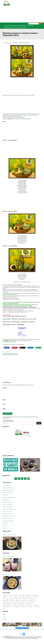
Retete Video (5, 523)
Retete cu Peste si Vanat (7, 492)
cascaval (15, 596)
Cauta (39, 423)
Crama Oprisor (29, 596)
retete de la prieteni (9, 351)
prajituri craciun (18, 598)
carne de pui (11, 596)
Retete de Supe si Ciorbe (8, 511)
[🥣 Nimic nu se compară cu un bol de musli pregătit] (36, 624)
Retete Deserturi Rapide (7, 506)
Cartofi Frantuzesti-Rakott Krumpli (10, 354)
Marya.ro (4, 619)
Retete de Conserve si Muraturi (9, 497)
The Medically (35, 638)
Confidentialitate (22, 27)
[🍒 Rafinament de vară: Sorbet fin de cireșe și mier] (4, 624)
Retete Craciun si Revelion (9, 27)
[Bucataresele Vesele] (7, 3)
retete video (30, 606)
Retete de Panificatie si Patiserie (9, 509)
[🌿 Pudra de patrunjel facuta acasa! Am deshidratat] (20, 624)
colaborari (23, 596)
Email (4, 404)
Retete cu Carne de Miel (7, 504)
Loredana (16, 42)
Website (4, 408)
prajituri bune (12, 598)
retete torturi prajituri (6, 606)
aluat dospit (5, 595)
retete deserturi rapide (29, 601)
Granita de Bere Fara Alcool (8, 556)
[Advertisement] (22, 13)
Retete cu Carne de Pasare (8, 513)
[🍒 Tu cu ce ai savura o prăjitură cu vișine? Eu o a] (24, 624)
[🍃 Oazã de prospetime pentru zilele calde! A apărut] (8, 624)
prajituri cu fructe (32, 598)
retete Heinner (14, 603)
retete (3, 351)
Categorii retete (13, 25)
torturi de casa (38, 606)
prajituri (7, 598)
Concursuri (5, 525)
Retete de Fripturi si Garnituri (9, 516)
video (4, 608)
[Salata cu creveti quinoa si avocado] (12, 543)
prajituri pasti (12, 600)
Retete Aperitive (6, 485)
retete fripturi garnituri (7, 603)
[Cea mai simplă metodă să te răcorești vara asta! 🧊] (16, 624)
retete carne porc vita (32, 600)
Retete (8, 25)
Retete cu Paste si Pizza (7, 518)
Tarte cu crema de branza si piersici (10, 353)
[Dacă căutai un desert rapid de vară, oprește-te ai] (28, 624)
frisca (34, 596)
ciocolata (19, 596)
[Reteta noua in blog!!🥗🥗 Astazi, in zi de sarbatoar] (12, 624)
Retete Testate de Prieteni (24, 42)
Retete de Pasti (31, 25)
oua (3, 598)
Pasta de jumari (6, 574)
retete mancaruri (28, 603)
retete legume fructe (21, 603)
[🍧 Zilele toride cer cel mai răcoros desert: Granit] (40, 624)
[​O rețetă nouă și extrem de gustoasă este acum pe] (32, 624)
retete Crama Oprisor (15, 601)
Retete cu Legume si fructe (8, 490)
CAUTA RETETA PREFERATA (8, 421)
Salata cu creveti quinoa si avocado (10, 534)
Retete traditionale (24, 606)
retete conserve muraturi (7, 601)
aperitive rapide (27, 595)
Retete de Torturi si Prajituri (8, 520)
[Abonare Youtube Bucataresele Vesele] (22, 432)
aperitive (9, 595)
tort (33, 606)
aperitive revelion (34, 595)
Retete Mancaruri (6, 499)
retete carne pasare (25, 600)
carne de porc (5, 596)
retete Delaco (23, 601)
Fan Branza (17, 118)
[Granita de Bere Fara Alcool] (12, 565)
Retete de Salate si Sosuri (8, 502)
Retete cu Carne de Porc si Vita (9, 488)
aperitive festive (15, 595)
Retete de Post (24, 25)
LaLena (4, 616)
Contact (16, 27)
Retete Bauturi (6, 495)
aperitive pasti (21, 595)
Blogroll (4, 614)
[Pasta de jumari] (12, 583)
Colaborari (5, 528)
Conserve (19, 25)
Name (4, 399)
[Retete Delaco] (22, 465)
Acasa (5, 25)
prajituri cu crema (25, 598)
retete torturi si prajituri (15, 606)
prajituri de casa (5, 600)
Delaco (23, 113)
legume (37, 596)
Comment (5, 387)
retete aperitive (17, 600)
